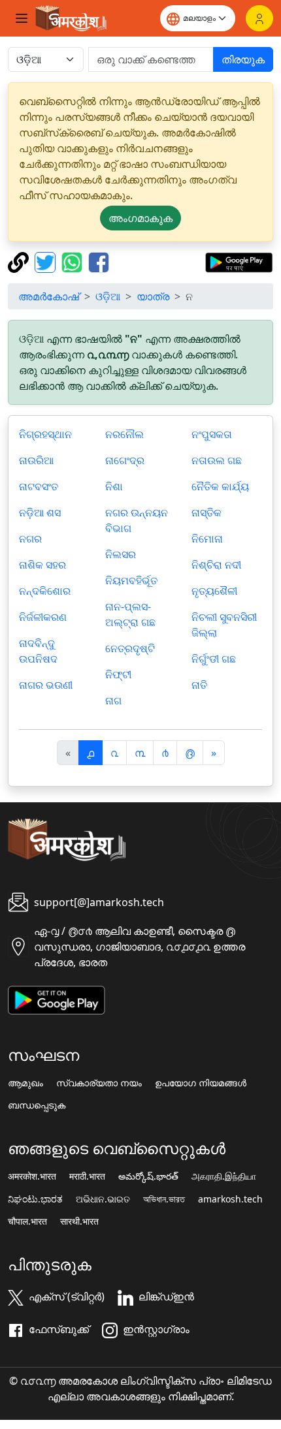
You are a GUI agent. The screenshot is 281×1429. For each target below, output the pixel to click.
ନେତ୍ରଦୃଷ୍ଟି (130, 648)
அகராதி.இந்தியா (223, 1176)
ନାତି (199, 685)
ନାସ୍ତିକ (206, 512)
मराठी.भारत (87, 1176)
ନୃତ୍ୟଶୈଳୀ (214, 591)
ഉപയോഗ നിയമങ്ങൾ (200, 1083)
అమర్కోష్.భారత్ (148, 1176)
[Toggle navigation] (21, 18)
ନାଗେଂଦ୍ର (124, 460)
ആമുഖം (25, 1083)
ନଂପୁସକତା (211, 434)
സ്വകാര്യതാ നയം (99, 1083)
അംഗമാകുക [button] (140, 218)
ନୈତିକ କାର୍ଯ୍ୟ (220, 486)
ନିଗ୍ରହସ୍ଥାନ (45, 434)
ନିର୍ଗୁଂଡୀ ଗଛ (213, 659)
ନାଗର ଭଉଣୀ (46, 685)
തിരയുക (243, 59)
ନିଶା (114, 486)
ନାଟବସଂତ (38, 486)
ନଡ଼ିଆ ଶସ (40, 512)
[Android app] (56, 999)
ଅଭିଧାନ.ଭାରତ (103, 1199)
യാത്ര (153, 296)
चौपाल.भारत (27, 1221)
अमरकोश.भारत (32, 1176)
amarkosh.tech (230, 1199)
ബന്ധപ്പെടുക (36, 1105)
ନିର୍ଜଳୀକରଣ (43, 617)
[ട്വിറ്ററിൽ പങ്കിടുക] (47, 261)
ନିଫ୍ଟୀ (118, 674)
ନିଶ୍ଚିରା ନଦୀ (216, 564)
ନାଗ (113, 700)
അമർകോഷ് (48, 296)
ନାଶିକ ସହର (42, 564)
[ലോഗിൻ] (259, 18)
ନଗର (30, 538)
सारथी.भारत (79, 1221)
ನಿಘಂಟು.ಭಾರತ (35, 1199)
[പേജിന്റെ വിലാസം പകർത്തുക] (20, 261)
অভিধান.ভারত (164, 1199)
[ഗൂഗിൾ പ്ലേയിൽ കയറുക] (239, 261)
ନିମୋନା (207, 538)
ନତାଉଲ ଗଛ (216, 460)
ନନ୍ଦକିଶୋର (45, 591)
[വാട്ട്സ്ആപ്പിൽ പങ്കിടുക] (73, 261)
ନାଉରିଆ (36, 460)
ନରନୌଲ (124, 434)
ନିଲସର (120, 554)
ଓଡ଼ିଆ (107, 296)
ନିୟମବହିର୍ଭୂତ (131, 580)
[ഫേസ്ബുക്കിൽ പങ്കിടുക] (98, 261)
